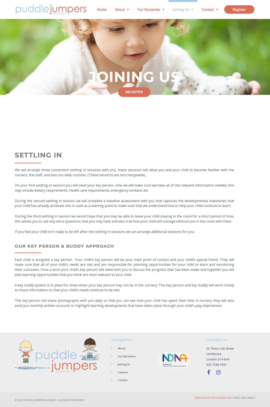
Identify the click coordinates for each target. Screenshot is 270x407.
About (120, 9)
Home (102, 9)
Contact (208, 9)
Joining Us (181, 9)
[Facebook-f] (208, 372)
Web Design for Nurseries (211, 398)
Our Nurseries (148, 9)
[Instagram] (218, 372)
